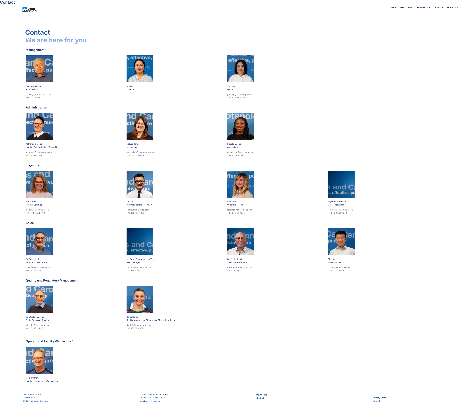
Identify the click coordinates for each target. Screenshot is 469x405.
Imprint (376, 401)
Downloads (261, 395)
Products (451, 7)
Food (410, 7)
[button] (457, 7)
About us (438, 7)
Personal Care (424, 7)
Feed (402, 7)
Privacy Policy (379, 397)
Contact (260, 398)
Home (393, 7)
